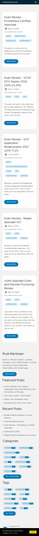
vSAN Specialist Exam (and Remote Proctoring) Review (19, 285)
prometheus (11, 40)
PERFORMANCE (11, 452)
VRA (23, 508)
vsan (17, 233)
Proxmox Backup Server (14, 421)
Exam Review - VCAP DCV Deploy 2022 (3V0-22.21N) (17, 82)
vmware (24, 175)
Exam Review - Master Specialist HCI (18, 220)
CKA (23, 499)
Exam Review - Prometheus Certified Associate (17, 21)
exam (8, 36)
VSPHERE (9, 499)
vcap (17, 96)
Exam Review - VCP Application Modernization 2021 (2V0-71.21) (16, 145)
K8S (7, 489)
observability (25, 40)
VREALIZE (9, 457)
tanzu (8, 171)
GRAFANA (9, 466)
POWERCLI (10, 508)
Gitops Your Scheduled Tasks (16, 399)
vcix (24, 96)
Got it (33, 532)
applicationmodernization (16, 166)
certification (20, 36)
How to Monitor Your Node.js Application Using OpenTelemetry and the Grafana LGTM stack (19, 389)
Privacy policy (13, 533)
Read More (11, 61)
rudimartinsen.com (10, 2)
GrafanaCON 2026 (12, 432)
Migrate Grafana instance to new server (20, 435)
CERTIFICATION (22, 462)
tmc (16, 171)
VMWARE (9, 448)
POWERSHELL (11, 503)
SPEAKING (24, 466)
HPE (7, 462)
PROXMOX (9, 471)
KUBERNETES (25, 448)
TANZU (23, 457)
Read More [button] (9, 374)
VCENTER (27, 503)
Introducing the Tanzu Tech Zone (17, 403)
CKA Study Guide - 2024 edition (17, 396)
